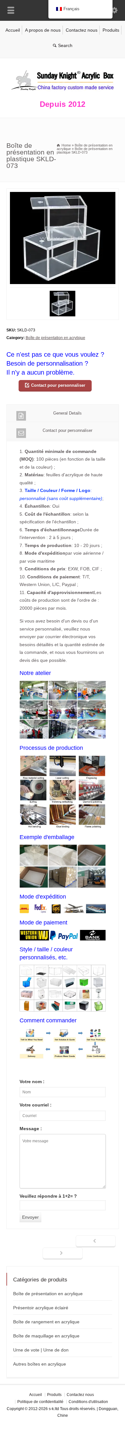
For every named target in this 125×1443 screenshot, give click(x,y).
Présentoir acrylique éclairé (40, 1307)
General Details (67, 413)
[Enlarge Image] (62, 192)
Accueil (12, 30)
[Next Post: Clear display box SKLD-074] (63, 1254)
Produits (111, 30)
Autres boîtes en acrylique (39, 1364)
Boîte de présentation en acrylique (55, 338)
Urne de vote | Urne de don (41, 1349)
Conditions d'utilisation (88, 1401)
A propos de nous (43, 30)
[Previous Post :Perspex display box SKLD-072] (96, 1241)
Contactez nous (81, 30)
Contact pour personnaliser (58, 385)
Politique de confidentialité (40, 1401)
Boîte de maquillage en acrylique (46, 1335)
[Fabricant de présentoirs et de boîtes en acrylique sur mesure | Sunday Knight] (62, 91)
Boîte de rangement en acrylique (46, 1321)
